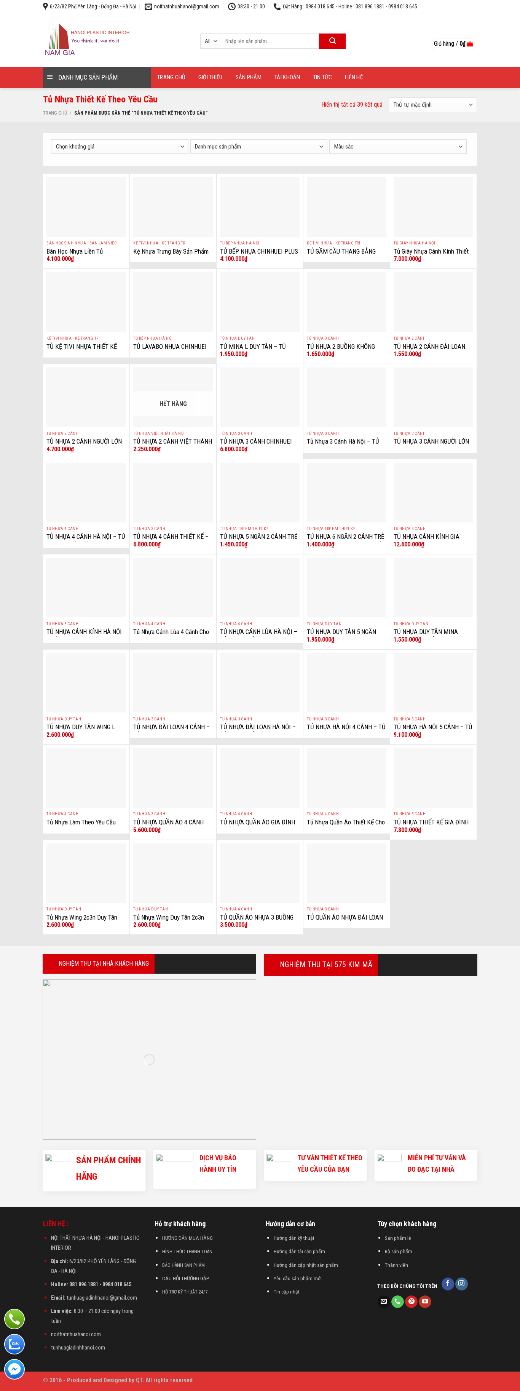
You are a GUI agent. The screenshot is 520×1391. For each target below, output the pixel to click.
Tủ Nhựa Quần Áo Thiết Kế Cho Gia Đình (346, 826)
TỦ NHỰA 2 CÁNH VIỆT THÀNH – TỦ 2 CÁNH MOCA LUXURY (172, 446)
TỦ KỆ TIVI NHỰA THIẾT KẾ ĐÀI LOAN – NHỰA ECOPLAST (84, 351)
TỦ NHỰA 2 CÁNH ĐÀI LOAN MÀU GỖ (429, 351)
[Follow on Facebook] (448, 1284)
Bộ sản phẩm (398, 1251)
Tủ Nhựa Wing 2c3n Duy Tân (81, 917)
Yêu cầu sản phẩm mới (298, 1278)
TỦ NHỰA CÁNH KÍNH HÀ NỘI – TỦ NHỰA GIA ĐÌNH (84, 636)
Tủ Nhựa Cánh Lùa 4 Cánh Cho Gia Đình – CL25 (171, 636)
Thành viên (396, 1265)
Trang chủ (171, 77)
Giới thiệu (210, 77)
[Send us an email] (384, 1301)
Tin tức (322, 77)
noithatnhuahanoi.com (76, 1334)
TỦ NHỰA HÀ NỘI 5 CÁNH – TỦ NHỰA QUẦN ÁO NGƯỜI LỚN (433, 731)
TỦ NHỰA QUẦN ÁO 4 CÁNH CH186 (168, 826)
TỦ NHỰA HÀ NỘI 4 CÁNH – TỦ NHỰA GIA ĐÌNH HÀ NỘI (346, 731)
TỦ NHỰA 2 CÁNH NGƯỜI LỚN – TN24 (84, 446)
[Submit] (332, 41)
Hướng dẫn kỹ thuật (294, 1238)
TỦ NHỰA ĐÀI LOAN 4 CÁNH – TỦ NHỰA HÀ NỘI (171, 731)
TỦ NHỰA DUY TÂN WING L (80, 727)
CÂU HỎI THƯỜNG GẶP (185, 1278)
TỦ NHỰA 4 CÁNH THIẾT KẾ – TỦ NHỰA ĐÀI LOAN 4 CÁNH (171, 541)
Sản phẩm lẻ (398, 1238)
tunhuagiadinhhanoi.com (78, 1348)
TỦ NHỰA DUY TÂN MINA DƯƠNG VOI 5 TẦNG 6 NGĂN (429, 636)
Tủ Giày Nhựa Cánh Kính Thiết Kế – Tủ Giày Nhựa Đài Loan (431, 256)
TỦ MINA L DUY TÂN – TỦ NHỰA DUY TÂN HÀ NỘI (253, 351)
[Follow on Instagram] (461, 1284)
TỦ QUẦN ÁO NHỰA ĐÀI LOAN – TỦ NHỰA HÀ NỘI (345, 921)
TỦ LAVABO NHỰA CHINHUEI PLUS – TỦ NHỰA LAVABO (170, 351)
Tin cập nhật (287, 1292)
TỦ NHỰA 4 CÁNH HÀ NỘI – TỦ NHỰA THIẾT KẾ (85, 541)
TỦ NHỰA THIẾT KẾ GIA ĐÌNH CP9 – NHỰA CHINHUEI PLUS (431, 826)
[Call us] (397, 1301)
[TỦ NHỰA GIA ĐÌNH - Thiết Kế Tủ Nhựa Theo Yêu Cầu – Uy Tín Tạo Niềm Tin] (113, 40)
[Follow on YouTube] (425, 1301)
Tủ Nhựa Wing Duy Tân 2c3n (168, 917)
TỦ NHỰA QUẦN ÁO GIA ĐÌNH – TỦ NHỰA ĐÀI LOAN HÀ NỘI (258, 826)
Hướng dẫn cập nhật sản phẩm (306, 1265)
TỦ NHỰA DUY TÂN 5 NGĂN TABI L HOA (341, 636)
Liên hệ (354, 77)
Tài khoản (287, 77)
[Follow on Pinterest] (411, 1301)
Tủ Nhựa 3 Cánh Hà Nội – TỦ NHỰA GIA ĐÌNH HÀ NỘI (343, 446)
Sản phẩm (249, 77)
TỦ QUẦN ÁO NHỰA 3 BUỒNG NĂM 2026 (256, 921)
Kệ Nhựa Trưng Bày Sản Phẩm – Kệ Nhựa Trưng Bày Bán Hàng (172, 256)
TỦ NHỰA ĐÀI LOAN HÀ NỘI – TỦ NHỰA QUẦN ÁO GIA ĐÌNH (258, 731)
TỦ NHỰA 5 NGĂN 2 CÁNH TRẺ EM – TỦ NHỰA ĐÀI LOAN (258, 541)
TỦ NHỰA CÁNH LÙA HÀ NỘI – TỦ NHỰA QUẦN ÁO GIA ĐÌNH (258, 636)
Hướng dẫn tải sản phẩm (299, 1251)
